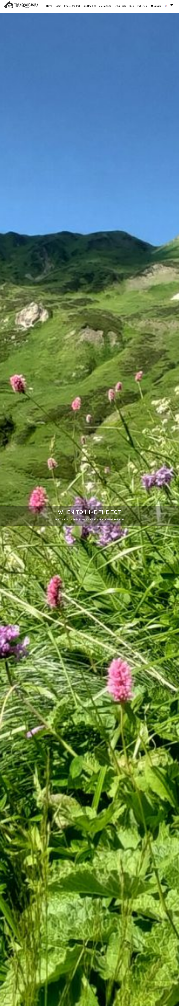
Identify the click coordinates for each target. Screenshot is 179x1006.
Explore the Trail (72, 6)
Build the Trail (89, 6)
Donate (157, 6)
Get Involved (105, 6)
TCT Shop (142, 6)
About (58, 6)
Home (49, 6)
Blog (131, 6)
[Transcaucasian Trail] (21, 7)
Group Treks (120, 6)
